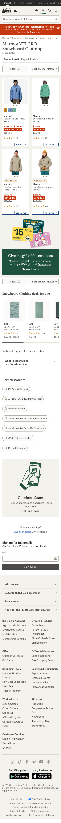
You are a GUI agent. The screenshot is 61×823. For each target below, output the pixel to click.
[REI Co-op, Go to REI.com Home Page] (6, 11)
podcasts (48, 761)
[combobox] (30, 19)
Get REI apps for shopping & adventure (30, 770)
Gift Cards (7, 660)
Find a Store (8, 743)
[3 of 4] (16, 105)
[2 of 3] (16, 176)
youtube (41, 761)
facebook (26, 761)
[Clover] (14, 110)
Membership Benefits (14, 638)
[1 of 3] (14, 176)
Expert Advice (39, 673)
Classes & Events (41, 677)
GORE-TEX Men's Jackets (20, 438)
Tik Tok (19, 761)
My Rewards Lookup (13, 629)
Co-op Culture (10, 708)
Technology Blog (41, 721)
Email (4, 552)
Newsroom (38, 716)
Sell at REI (7, 712)
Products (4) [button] (11, 59)
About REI (37, 703)
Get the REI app (31, 510)
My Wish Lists (9, 634)
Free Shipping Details (43, 660)
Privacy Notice (16, 803)
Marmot (5, 38)
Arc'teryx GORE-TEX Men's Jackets (25, 398)
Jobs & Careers (10, 703)
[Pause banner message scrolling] (58, 27)
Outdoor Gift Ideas (12, 655)
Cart (49, 11)
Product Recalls (17, 811)
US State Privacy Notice (40, 803)
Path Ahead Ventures (43, 686)
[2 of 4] (15, 105)
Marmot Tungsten (17, 448)
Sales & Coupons (41, 655)
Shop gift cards (31, 269)
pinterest (34, 761)
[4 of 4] (18, 105)
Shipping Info (39, 642)
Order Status (39, 625)
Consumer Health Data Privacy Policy (30, 807)
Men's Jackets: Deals (18, 389)
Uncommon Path (41, 682)
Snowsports (16, 38)
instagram (12, 761)
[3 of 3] (17, 176)
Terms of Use (15, 798)
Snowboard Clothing (48, 38)
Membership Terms (15, 815)
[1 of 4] (13, 105)
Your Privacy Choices (41, 798)
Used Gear (8, 686)
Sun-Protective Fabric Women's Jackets (27, 418)
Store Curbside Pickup (44, 638)
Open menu (56, 11)
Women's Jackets (16, 408)
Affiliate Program (11, 717)
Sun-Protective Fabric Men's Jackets (26, 428)
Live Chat (7, 747)
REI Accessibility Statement (42, 815)
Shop (17, 11)
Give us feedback (23, 531)
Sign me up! (30, 566)
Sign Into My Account (14, 625)
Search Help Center (13, 738)
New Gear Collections (14, 681)
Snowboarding (31, 38)
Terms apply (44, 264)
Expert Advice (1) (31, 59)
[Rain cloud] (10, 110)
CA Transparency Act (40, 811)
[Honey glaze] (5, 110)
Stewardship (38, 725)
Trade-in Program (11, 690)
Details (43, 546)
